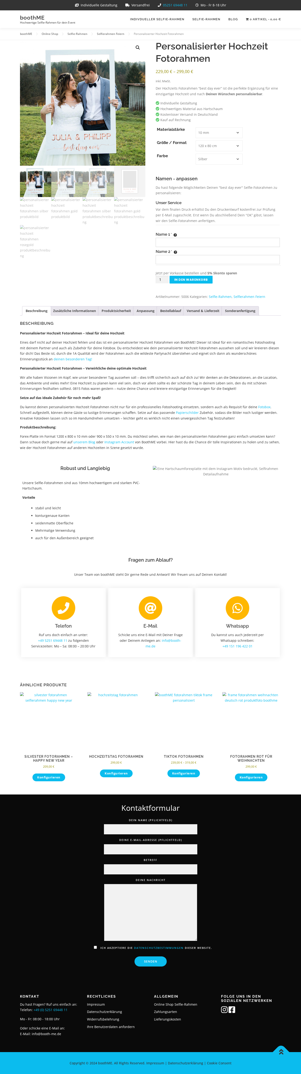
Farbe (162, 156)
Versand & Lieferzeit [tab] (203, 311)
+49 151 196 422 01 (237, 646)
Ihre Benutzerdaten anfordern (111, 1027)
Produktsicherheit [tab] (116, 311)
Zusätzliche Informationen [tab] (74, 311)
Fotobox (264, 407)
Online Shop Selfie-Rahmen (175, 1004)
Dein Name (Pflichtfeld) (150, 820)
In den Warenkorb (191, 279)
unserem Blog (84, 442)
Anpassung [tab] (145, 311)
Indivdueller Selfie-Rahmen (157, 19)
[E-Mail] (150, 608)
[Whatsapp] (237, 608)
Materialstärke (171, 129)
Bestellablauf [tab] (170, 311)
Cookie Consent (219, 1063)
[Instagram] (224, 1011)
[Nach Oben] (281, 1052)
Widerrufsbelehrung (103, 1019)
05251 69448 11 (175, 5)
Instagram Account (119, 442)
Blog (233, 19)
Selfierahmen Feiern (249, 296)
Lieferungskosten (167, 1019)
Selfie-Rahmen (206, 19)
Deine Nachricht (151, 880)
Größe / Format (172, 142)
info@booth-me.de (46, 1034)
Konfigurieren (48, 777)
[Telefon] (63, 608)
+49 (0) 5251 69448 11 (50, 1010)
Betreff (150, 860)
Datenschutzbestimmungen (159, 948)
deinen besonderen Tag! (73, 359)
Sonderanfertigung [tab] (240, 311)
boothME (32, 17)
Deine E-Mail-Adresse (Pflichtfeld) (150, 840)
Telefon (63, 626)
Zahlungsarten (165, 1011)
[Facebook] (232, 1011)
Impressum (96, 1004)
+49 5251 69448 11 (52, 640)
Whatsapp (237, 626)
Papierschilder (187, 412)
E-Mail (150, 626)
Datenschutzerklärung (104, 1011)
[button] (138, 47)
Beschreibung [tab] (37, 311)
